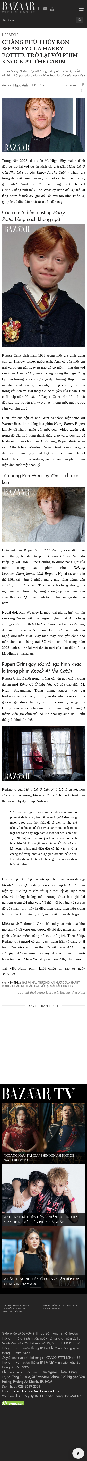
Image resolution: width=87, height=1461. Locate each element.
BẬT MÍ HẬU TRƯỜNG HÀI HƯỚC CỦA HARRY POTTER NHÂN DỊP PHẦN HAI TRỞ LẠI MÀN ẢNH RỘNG (41, 984)
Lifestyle (10, 34)
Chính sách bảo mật (13, 1311)
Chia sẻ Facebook (83, 85)
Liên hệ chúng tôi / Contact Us (60, 1305)
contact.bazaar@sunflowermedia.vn (36, 1391)
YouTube (52, 9)
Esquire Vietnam (52, 1308)
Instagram (45, 9)
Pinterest (83, 90)
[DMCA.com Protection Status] (13, 1402)
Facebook (39, 9)
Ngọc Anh (20, 85)
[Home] (78, 1453)
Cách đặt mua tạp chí (13, 1308)
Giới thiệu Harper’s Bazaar (15, 1305)
